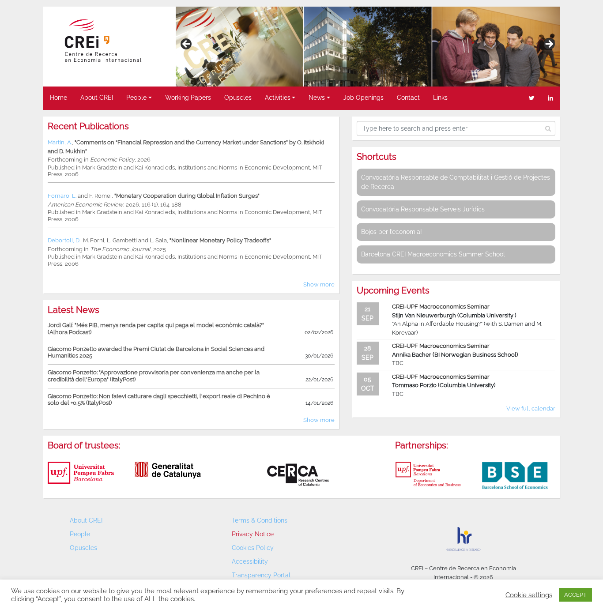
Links (440, 97)
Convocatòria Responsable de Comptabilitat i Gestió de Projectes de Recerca (455, 182)
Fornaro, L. (62, 195)
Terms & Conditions (259, 520)
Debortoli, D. (64, 240)
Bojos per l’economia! (391, 231)
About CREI (96, 97)
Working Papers (188, 97)
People (136, 97)
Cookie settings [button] (528, 595)
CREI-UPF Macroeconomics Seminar (441, 306)
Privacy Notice (253, 534)
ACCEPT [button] (575, 594)
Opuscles (238, 97)
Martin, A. (60, 142)
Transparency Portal (261, 575)
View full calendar (530, 408)
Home (58, 97)
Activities (277, 97)
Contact (408, 97)
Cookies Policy (253, 547)
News (317, 97)
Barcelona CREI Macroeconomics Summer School (433, 254)
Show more (319, 284)
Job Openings (363, 97)
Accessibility (250, 561)
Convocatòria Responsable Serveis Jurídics (423, 209)
